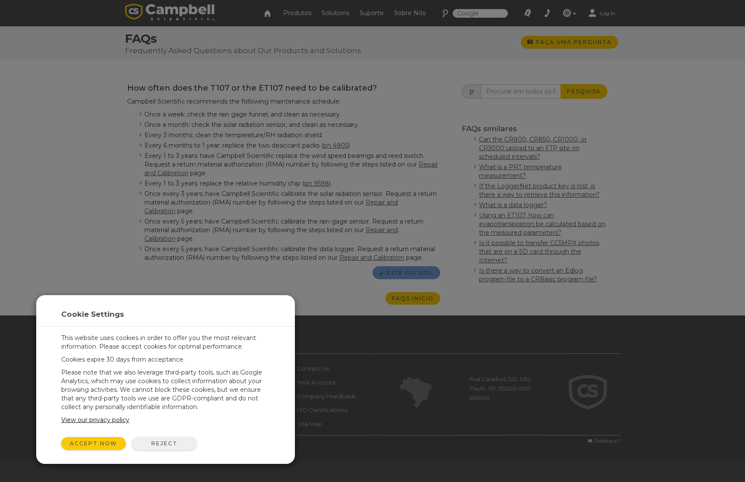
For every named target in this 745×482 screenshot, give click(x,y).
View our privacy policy (95, 420)
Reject (164, 443)
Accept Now (93, 443)
